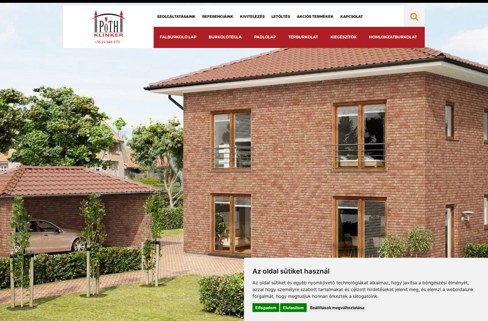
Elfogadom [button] (265, 307)
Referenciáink (217, 16)
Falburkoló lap (178, 37)
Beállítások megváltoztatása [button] (337, 307)
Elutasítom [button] (293, 307)
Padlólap (265, 37)
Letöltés (280, 16)
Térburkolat (303, 37)
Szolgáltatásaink (176, 16)
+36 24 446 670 (107, 42)
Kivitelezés (252, 16)
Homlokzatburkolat (393, 37)
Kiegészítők (343, 37)
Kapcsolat (351, 16)
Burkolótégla (225, 37)
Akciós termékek (315, 16)
